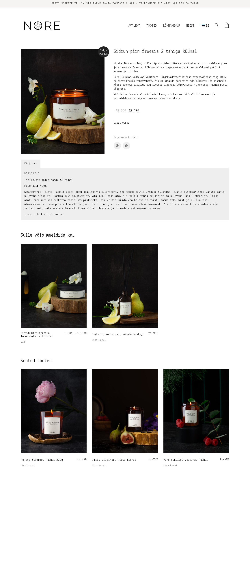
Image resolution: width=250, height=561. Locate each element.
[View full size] (26, 55)
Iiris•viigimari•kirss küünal (114, 459)
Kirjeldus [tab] (30, 163)
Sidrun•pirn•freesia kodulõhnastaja (118, 334)
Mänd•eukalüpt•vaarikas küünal (185, 459)
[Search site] (217, 26)
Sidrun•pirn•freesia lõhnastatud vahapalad (36, 334)
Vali (23, 342)
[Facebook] (126, 145)
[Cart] (226, 26)
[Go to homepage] (42, 25)
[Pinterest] (117, 145)
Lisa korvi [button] (99, 340)
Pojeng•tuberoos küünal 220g (42, 459)
